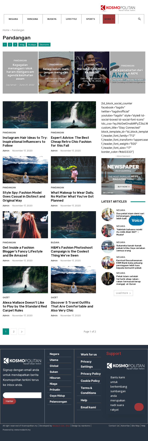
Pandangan (20, 61)
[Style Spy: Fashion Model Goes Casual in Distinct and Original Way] (25, 169)
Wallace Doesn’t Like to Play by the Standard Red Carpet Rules (25, 306)
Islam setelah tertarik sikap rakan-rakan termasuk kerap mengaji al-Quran (128, 280)
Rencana (32, 18)
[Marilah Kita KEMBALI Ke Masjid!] (92, 72)
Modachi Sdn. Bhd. (61, 425)
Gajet (6, 297)
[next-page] (21, 331)
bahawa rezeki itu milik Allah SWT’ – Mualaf (129, 232)
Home (6, 30)
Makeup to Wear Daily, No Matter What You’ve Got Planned (72, 196)
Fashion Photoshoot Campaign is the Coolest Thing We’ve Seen (72, 251)
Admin (6, 150)
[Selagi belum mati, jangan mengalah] (56, 72)
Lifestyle (71, 18)
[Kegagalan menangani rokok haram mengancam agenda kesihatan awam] (20, 72)
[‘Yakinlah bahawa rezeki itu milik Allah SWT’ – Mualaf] (107, 230)
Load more (122, 293)
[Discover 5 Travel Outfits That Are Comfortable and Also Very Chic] (73, 279)
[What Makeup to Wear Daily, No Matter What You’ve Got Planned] (73, 169)
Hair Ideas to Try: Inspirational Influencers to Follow (25, 141)
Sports (90, 18)
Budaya (51, 18)
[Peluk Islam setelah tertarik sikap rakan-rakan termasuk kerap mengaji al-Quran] (107, 278)
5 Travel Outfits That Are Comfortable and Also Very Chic (72, 306)
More (107, 18)
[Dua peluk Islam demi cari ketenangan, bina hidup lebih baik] (107, 214)
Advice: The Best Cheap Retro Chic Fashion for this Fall (71, 141)
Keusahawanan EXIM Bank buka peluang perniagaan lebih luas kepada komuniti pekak (129, 264)
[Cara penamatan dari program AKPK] (127, 72)
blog (22, 44)
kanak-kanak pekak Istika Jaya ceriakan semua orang (130, 248)
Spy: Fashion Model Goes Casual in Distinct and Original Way (24, 196)
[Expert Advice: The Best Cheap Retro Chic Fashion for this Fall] (73, 114)
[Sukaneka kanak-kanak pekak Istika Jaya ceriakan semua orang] (107, 246)
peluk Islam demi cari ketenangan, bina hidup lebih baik (130, 216)
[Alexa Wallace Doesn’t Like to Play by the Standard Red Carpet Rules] (25, 279)
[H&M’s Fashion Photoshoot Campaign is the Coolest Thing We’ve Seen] (73, 224)
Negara (13, 18)
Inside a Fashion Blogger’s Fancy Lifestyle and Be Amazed (23, 251)
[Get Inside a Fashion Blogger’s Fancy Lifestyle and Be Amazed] (25, 224)
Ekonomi (44, 44)
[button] (139, 19)
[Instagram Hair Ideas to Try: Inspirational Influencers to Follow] (25, 114)
